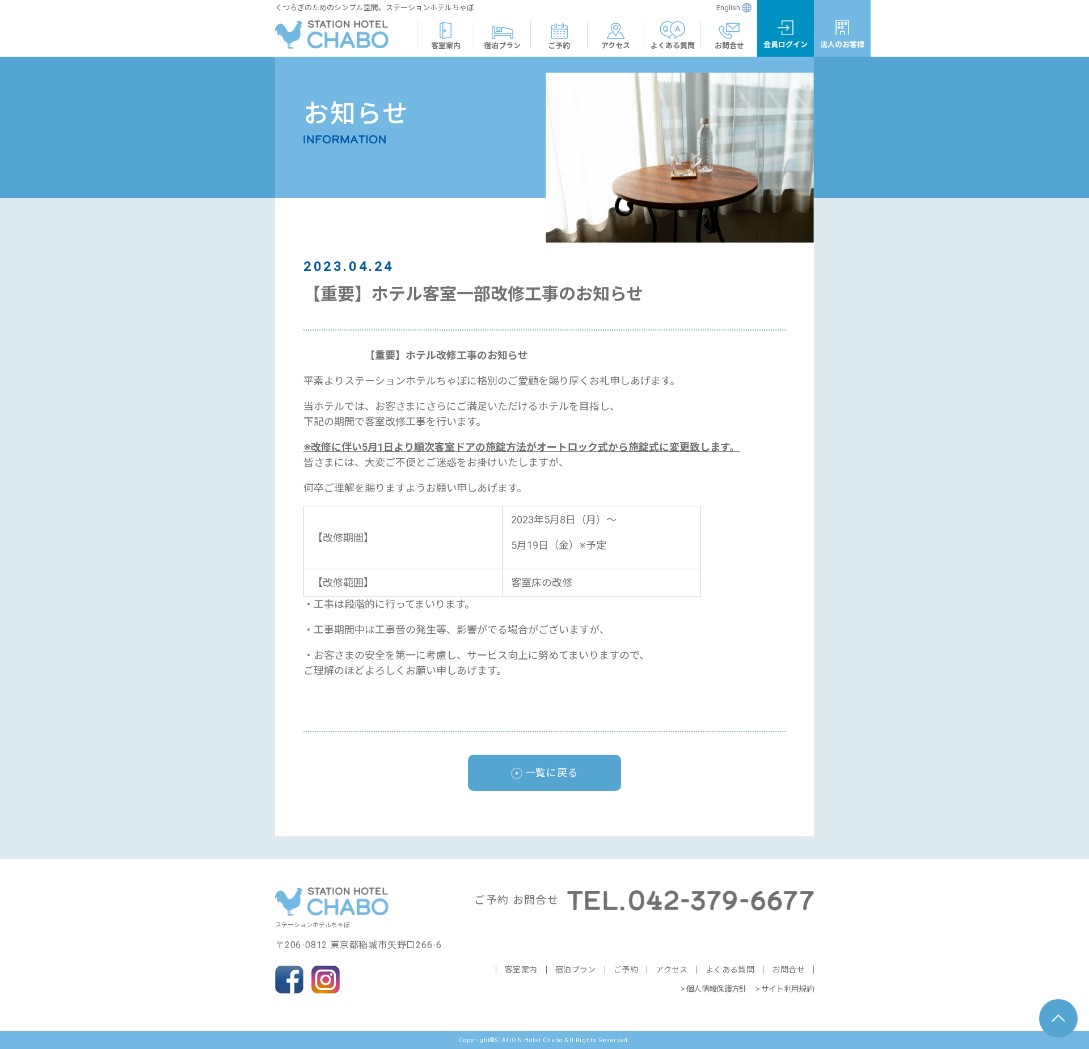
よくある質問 (730, 969)
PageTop (1058, 1018)
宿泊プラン (575, 969)
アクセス (672, 969)
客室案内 (521, 969)
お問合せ (788, 969)
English (728, 7)
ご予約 (626, 969)
